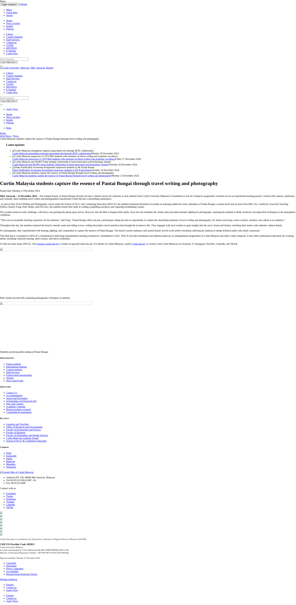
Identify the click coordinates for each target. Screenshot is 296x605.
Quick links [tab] (11, 12)
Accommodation (14, 395)
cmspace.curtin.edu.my (48, 244)
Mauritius (10, 464)
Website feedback (8, 579)
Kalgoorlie (11, 456)
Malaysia (10, 461)
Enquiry (10, 584)
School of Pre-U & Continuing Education (26, 441)
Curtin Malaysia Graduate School (22, 438)
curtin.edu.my (139, 244)
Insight (9, 26)
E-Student (11, 51)
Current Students (14, 37)
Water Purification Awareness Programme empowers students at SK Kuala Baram (52, 170)
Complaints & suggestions (19, 412)
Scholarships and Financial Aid (21, 401)
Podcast (10, 29)
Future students (13, 364)
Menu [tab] (9, 9)
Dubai (9, 458)
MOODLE (11, 48)
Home (9, 20)
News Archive (13, 23)
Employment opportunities (19, 375)
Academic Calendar (15, 406)
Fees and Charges (14, 404)
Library (9, 34)
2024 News (5, 136)
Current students (14, 369)
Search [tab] (9, 15)
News (16, 136)
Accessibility (12, 571)
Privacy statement (14, 568)
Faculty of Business (15, 432)
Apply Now (12, 109)
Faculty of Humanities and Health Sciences (27, 435)
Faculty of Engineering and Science (23, 429)
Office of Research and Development (24, 427)
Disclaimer (11, 566)
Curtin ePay (12, 53)
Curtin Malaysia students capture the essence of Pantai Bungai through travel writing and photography (61, 175)
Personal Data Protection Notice (21, 574)
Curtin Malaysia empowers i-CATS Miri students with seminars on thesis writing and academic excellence (63, 159)
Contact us (11, 42)
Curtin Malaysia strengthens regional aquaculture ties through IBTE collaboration (51, 153)
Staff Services (13, 39)
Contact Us (11, 392)
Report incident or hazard (18, 409)
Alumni (10, 378)
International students (16, 367)
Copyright (11, 563)
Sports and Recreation (17, 398)
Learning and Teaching (17, 424)
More (8, 128)
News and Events (14, 380)
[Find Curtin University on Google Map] (17, 472)
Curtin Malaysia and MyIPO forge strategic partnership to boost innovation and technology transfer (60, 164)
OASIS (9, 45)
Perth (8, 453)
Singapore (11, 467)
